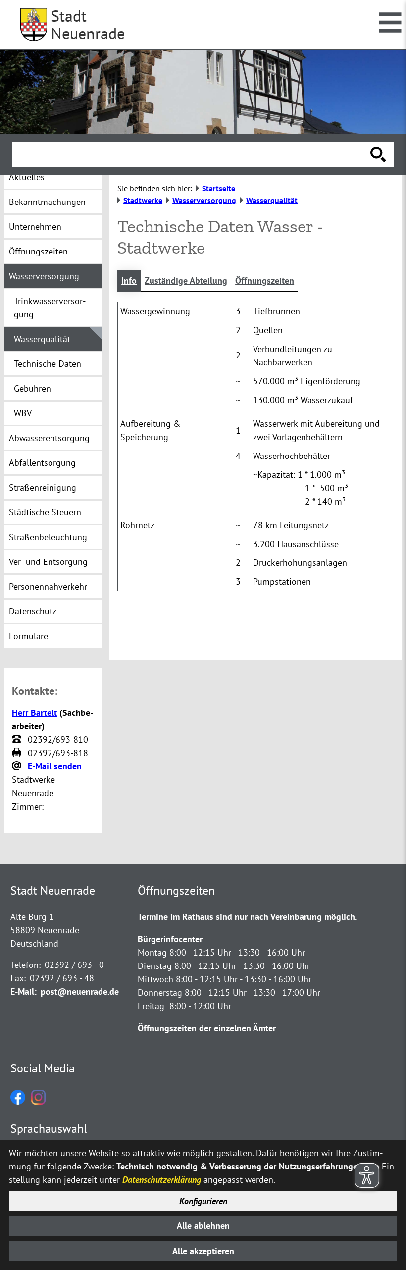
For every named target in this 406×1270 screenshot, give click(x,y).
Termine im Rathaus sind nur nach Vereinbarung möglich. (247, 916)
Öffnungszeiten (264, 280)
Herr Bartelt (34, 712)
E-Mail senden (55, 766)
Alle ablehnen (203, 1225)
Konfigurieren (203, 1201)
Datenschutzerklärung (161, 1179)
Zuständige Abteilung (186, 280)
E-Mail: (23, 991)
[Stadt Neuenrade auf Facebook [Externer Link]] (17, 1101)
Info (129, 280)
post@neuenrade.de (80, 991)
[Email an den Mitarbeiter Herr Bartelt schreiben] (18, 766)
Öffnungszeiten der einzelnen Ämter (207, 1028)
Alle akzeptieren (203, 1251)
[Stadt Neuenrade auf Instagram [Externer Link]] (38, 1101)
